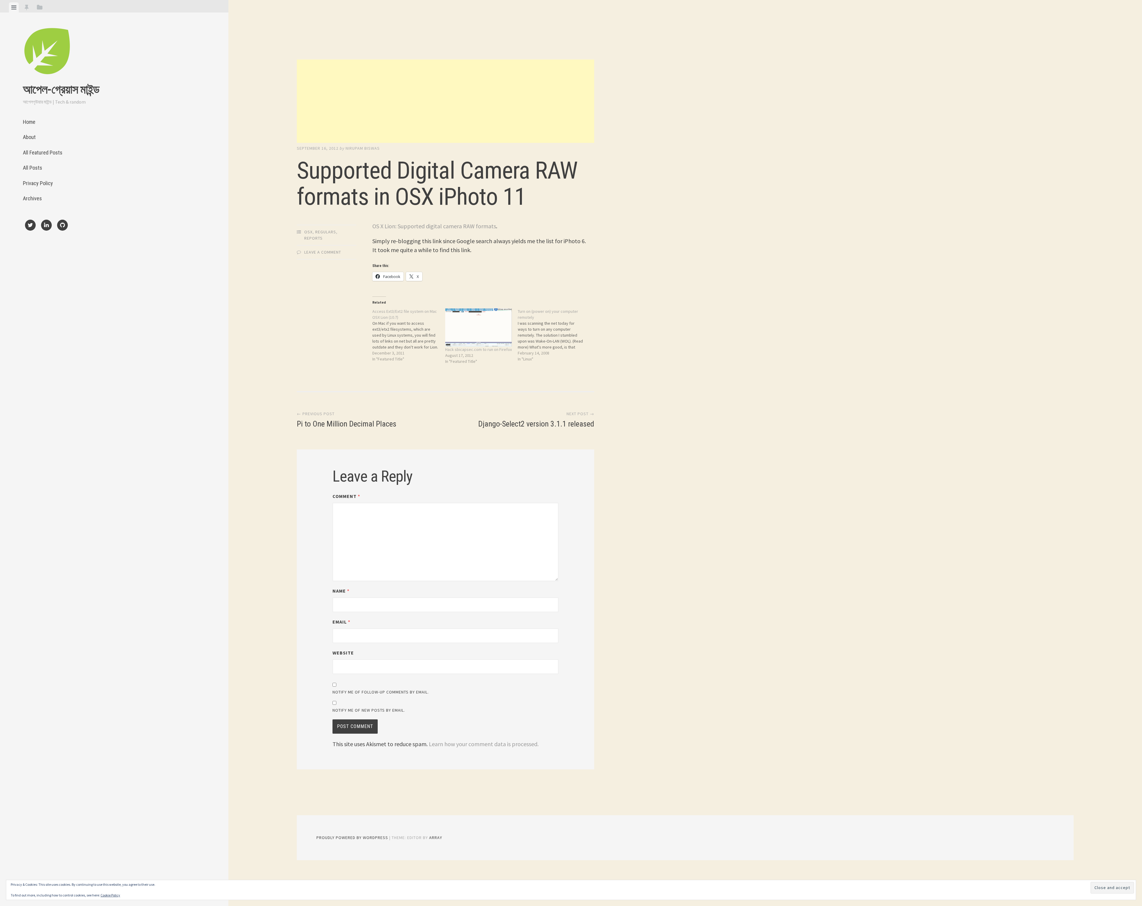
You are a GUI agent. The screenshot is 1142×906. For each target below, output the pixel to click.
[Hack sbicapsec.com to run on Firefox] (478, 327)
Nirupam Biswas (363, 148)
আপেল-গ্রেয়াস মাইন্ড (61, 89)
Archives (32, 198)
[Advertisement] (445, 101)
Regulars (325, 232)
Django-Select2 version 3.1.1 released (536, 419)
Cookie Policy (110, 895)
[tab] (14, 7)
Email (341, 622)
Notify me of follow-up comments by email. (380, 692)
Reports (313, 238)
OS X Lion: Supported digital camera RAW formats (434, 226)
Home (29, 122)
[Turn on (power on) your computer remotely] (554, 335)
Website (343, 653)
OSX (308, 232)
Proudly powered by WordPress (352, 837)
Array (435, 837)
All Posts (32, 168)
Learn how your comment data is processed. (484, 744)
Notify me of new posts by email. (368, 710)
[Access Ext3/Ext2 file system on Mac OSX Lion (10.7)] (408, 335)
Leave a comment (322, 252)
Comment (346, 496)
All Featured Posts (42, 152)
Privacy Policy (38, 183)
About (29, 137)
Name (340, 591)
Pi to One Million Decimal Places (346, 419)
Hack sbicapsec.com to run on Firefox (478, 349)
